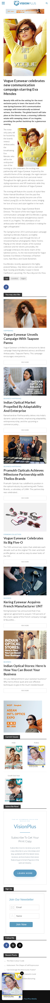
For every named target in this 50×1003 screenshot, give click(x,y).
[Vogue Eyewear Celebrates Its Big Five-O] (25, 517)
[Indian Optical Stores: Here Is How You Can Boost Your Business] (25, 644)
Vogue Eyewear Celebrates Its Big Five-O (23, 540)
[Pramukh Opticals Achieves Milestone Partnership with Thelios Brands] (25, 449)
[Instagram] (20, 945)
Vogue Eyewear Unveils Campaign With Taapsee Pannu (21, 339)
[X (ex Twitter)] (13, 945)
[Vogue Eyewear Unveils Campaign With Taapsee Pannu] (25, 313)
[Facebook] (6, 945)
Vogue (23, 278)
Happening (8, 331)
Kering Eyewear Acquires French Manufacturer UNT (23, 604)
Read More (25, 362)
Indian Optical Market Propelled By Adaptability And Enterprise (22, 406)
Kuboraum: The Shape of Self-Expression (23, 965)
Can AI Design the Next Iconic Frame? (21, 970)
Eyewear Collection (12, 534)
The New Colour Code (15, 961)
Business (7, 398)
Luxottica (14, 278)
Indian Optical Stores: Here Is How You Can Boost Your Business (25, 670)
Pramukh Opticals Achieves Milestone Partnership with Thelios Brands (24, 474)
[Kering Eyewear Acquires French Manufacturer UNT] (25, 580)
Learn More (25, 873)
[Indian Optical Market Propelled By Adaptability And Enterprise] (25, 381)
